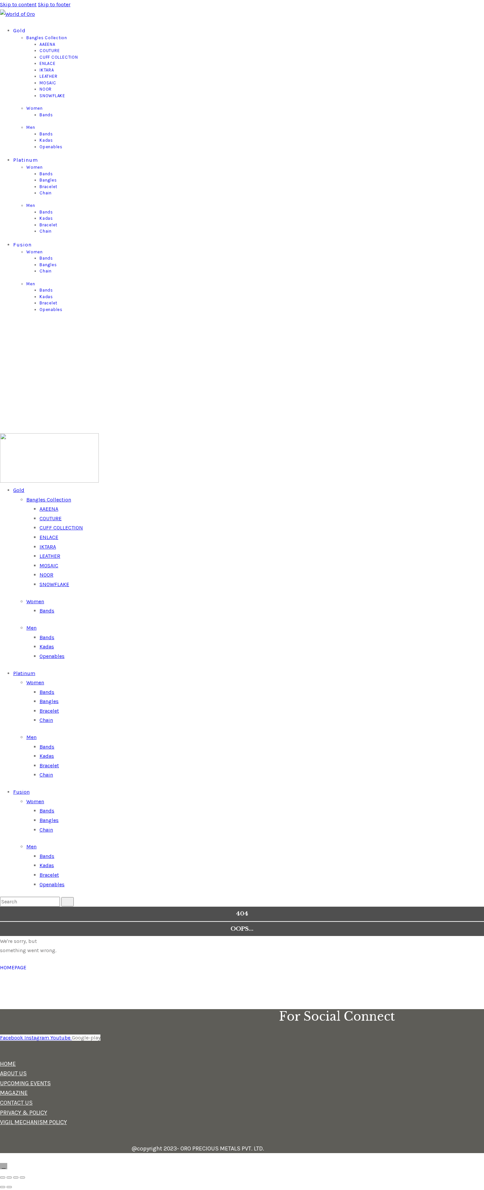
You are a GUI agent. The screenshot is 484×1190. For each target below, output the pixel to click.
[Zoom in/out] (2, 1177)
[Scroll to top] (3, 1166)
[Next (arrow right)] (9, 1187)
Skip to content (18, 4)
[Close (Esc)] (22, 1177)
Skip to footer (54, 4)
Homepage (13, 967)
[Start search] (67, 901)
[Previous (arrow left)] (2, 1187)
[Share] (15, 1177)
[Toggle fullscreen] (9, 1177)
